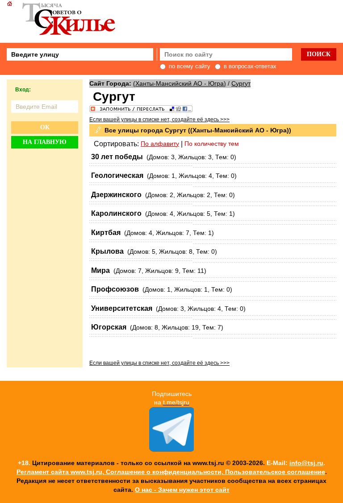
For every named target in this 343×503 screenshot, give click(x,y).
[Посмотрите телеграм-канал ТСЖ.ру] (171, 449)
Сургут (241, 83)
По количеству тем (211, 143)
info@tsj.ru (306, 462)
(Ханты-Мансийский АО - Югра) (179, 83)
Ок (45, 127)
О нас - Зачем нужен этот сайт (182, 489)
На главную (45, 142)
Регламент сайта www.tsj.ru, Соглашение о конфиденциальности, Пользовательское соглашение (171, 471)
